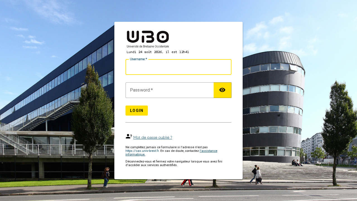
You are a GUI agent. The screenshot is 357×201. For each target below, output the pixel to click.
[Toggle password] (222, 90)
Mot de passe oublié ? (152, 137)
